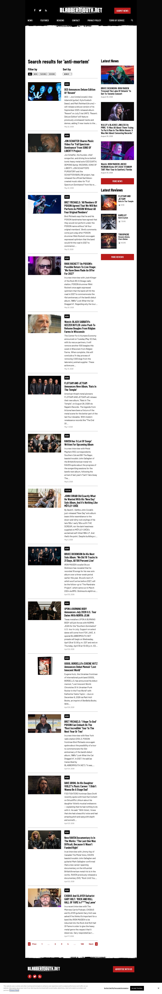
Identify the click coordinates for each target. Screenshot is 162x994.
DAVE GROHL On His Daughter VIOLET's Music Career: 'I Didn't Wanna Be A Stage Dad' (80, 786)
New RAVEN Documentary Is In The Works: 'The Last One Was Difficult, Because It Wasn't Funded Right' (80, 842)
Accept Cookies (137, 988)
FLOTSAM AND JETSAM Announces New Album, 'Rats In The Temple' (80, 386)
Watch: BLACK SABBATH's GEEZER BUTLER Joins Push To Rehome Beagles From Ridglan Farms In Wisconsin (79, 326)
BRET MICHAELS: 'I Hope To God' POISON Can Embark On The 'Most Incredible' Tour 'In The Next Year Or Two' (80, 726)
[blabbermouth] (81, 12)
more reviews (117, 256)
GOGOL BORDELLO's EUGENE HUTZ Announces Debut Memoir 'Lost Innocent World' (81, 667)
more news (117, 181)
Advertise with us (123, 969)
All (30, 74)
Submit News (122, 10)
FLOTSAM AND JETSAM (124, 197)
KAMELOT (122, 215)
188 (82, 944)
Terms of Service (116, 20)
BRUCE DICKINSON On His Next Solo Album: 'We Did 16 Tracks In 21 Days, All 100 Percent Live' (80, 557)
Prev (34, 944)
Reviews (60, 20)
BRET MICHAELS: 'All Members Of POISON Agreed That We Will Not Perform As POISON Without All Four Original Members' (80, 207)
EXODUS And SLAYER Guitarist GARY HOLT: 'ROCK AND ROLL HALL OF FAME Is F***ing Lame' (80, 899)
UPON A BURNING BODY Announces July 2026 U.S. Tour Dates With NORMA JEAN (80, 612)
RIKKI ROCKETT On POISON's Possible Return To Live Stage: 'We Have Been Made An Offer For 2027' (80, 268)
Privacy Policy (94, 20)
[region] (81, 988)
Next (91, 944)
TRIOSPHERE (123, 234)
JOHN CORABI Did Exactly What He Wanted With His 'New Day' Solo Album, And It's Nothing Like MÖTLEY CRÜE (81, 500)
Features (44, 20)
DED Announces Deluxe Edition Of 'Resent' (79, 91)
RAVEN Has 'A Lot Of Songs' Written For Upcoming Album (78, 442)
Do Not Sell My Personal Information (116, 988)
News (30, 20)
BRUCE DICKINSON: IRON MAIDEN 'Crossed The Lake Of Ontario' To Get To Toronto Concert (116, 91)
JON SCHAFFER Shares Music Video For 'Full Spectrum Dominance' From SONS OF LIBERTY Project (79, 145)
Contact (76, 20)
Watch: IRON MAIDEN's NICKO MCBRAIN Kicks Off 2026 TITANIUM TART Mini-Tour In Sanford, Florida (116, 166)
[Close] (158, 988)
